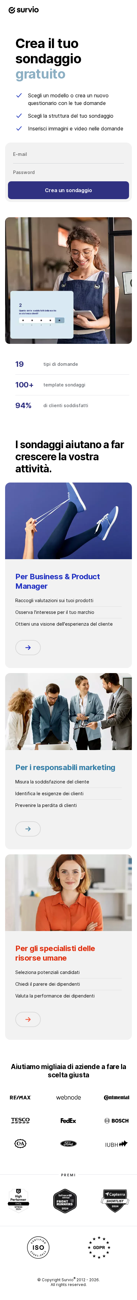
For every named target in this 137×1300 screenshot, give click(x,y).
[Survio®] (24, 10)
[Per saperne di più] (28, 647)
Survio (68, 1279)
